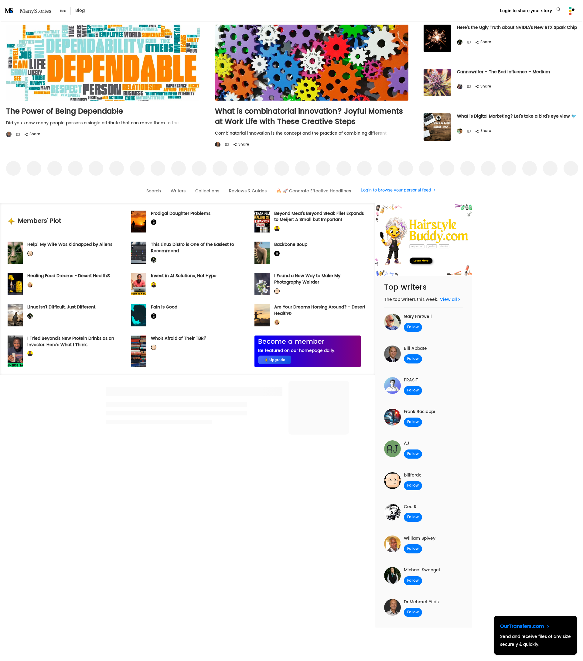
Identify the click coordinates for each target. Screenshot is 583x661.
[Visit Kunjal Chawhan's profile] (459, 131)
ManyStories (35, 10)
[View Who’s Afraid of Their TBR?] (138, 351)
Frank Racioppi (419, 411)
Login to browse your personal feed (396, 190)
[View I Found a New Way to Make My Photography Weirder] (262, 284)
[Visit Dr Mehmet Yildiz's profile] (217, 145)
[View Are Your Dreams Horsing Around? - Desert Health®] (262, 315)
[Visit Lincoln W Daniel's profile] (277, 229)
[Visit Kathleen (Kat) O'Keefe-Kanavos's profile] (30, 285)
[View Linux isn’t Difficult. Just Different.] (15, 315)
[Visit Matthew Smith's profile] (459, 87)
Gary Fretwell (418, 316)
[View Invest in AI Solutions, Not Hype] (138, 284)
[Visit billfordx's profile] (30, 254)
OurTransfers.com (523, 626)
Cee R (410, 506)
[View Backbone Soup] (262, 253)
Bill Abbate (415, 348)
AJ (406, 443)
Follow (413, 327)
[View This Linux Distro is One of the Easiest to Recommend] (138, 253)
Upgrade (277, 359)
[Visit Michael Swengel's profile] (459, 42)
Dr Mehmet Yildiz (422, 601)
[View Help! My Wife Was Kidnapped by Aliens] (15, 253)
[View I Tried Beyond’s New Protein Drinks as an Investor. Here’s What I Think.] (15, 351)
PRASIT (411, 380)
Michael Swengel (422, 569)
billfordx (412, 475)
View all (448, 299)
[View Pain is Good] (138, 315)
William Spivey (419, 538)
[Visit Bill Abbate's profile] (9, 134)
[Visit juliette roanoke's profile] (153, 222)
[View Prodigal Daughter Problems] (138, 222)
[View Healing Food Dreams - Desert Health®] (15, 284)
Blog (80, 10)
